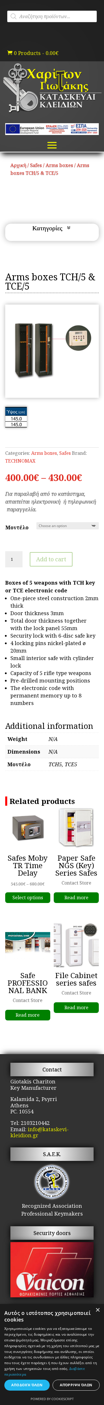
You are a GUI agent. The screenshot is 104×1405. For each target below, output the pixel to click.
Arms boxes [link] (59, 165)
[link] (32, 53)
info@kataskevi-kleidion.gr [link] (39, 1132)
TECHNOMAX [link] (20, 461)
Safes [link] (36, 165)
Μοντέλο (17, 527)
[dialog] (52, 1354)
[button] (52, 145)
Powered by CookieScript (52, 1399)
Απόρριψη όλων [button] (76, 1385)
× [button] (97, 1310)
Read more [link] (76, 897)
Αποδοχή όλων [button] (26, 1385)
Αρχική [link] (18, 165)
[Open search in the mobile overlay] (52, 16)
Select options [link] (27, 897)
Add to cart (51, 559)
